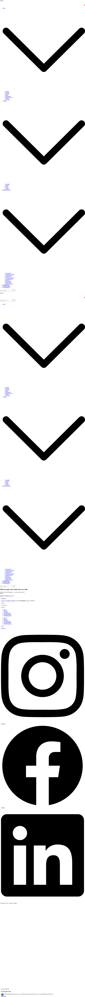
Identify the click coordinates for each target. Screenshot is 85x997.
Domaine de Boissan (9, 277)
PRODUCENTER (7, 190)
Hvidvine (7, 92)
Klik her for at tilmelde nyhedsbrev (8, 600)
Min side (5, 610)
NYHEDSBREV (6, 287)
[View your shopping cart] (1, 6)
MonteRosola (8, 282)
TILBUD (7, 98)
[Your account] (1, 4)
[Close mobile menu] (0, 302)
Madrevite (7, 280)
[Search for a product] (1, 2)
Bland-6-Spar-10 (8, 97)
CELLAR (7, 99)
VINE (4, 8)
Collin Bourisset (8, 275)
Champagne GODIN (9, 274)
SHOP (1, 593)
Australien (7, 184)
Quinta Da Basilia (9, 283)
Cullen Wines (8, 276)
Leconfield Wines (9, 279)
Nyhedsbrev (3, 598)
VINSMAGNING (6, 286)
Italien (6, 186)
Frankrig (7, 185)
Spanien (7, 188)
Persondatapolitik (7, 614)
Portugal (7, 187)
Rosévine (7, 93)
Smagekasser (8, 96)
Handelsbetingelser (8, 615)
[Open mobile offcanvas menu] (0, 291)
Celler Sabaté (8, 273)
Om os (5, 609)
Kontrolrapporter (7, 613)
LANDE (4, 101)
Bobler (6, 95)
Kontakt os (6, 612)
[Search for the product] (14, 290)
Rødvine (7, 91)
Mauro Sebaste (8, 281)
